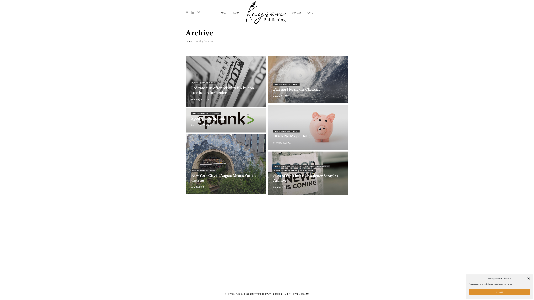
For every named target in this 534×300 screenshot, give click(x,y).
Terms (258, 294)
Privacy (267, 294)
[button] (528, 278)
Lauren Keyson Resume (296, 294)
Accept (499, 292)
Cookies (277, 294)
